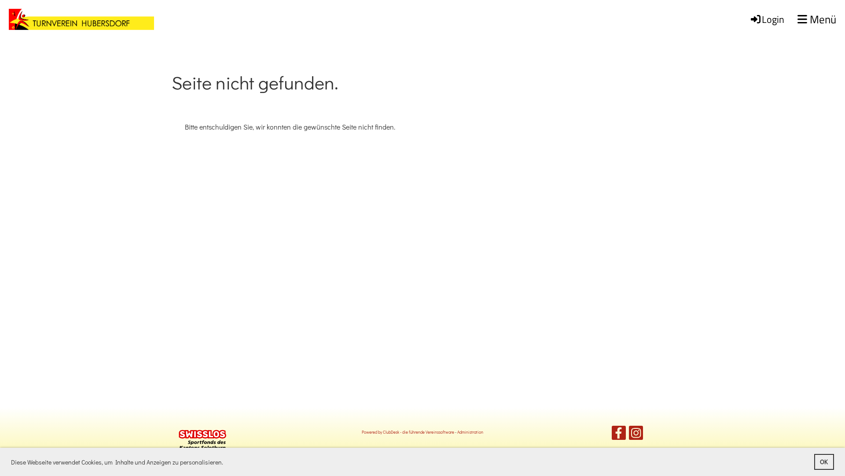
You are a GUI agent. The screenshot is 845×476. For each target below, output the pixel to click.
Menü (821, 19)
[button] (225, 463)
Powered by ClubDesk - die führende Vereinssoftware (408, 432)
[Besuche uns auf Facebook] (619, 434)
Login (773, 19)
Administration (470, 432)
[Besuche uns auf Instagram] (636, 434)
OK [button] (824, 461)
